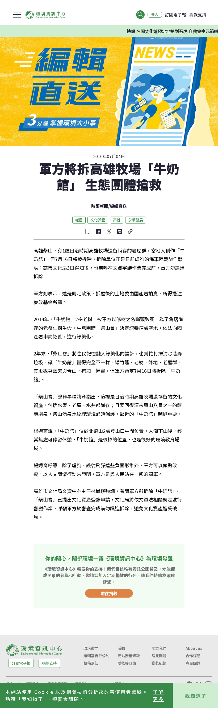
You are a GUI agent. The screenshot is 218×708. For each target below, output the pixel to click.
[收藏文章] (87, 231)
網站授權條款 (129, 655)
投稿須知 (90, 663)
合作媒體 (193, 655)
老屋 (79, 219)
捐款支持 (197, 14)
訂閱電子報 (175, 14)
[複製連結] (130, 231)
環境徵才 (90, 648)
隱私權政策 (127, 663)
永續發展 (135, 219)
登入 (154, 14)
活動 (121, 648)
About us (194, 648)
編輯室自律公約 (96, 655)
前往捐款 (109, 593)
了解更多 (158, 695)
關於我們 (159, 648)
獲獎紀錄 (159, 663)
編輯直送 (118, 206)
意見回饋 (193, 663)
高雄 (116, 219)
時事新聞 (99, 206)
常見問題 (159, 655)
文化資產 (97, 219)
